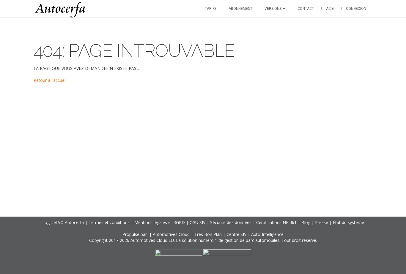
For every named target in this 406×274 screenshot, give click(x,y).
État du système (348, 222)
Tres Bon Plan (208, 234)
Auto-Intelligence (267, 234)
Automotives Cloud (171, 234)
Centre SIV (236, 234)
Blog (305, 222)
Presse (321, 222)
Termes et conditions (109, 222)
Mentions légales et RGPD (159, 222)
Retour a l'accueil (50, 80)
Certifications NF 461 (276, 222)
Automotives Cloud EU (152, 240)
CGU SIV (197, 222)
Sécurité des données (230, 222)
